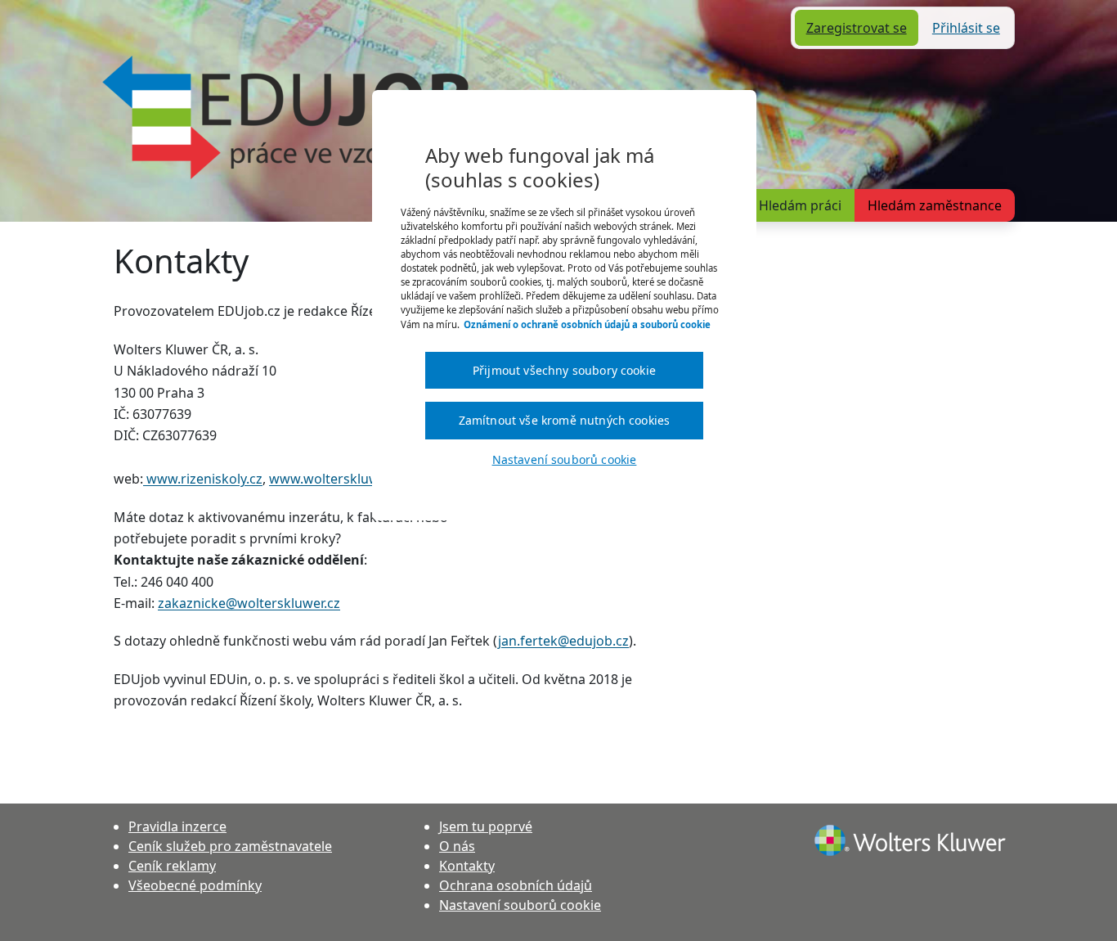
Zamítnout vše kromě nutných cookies (565, 420)
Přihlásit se (966, 28)
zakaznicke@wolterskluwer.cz (249, 603)
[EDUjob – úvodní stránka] (286, 117)
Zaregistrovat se (856, 28)
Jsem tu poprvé (485, 826)
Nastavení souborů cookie (520, 905)
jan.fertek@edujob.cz (563, 641)
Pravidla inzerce (177, 826)
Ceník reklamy (172, 866)
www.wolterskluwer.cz (337, 479)
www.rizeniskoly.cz (202, 479)
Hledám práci (800, 205)
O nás (457, 846)
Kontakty (467, 866)
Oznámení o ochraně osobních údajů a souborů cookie (587, 324)
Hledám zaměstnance (935, 205)
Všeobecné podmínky (195, 885)
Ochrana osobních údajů (515, 885)
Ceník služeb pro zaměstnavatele (230, 846)
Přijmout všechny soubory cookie (564, 370)
